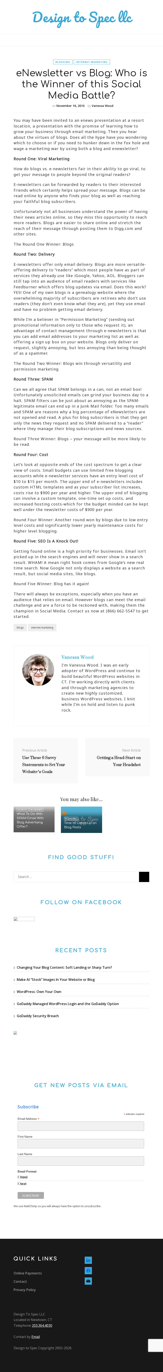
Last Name (25, 1154)
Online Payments (28, 1273)
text (23, 1184)
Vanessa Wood (102, 106)
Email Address (28, 1119)
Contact (20, 1281)
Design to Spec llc (81, 17)
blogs (20, 627)
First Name (25, 1136)
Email (35, 1336)
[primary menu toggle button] (15, 40)
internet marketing (92, 62)
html (23, 1177)
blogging (62, 62)
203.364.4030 (42, 1325)
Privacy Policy (25, 1289)
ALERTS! (22, 809)
